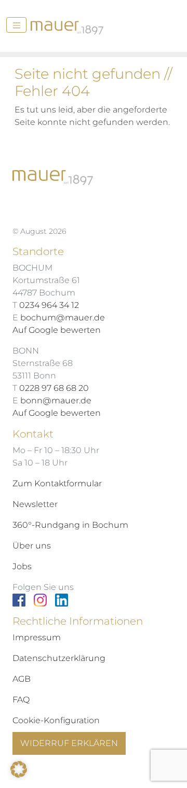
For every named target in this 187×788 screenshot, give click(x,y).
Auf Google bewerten (56, 330)
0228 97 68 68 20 (54, 388)
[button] (18, 769)
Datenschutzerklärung (58, 658)
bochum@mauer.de (62, 317)
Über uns (31, 546)
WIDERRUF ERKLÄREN (69, 743)
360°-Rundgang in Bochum (70, 525)
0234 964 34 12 (49, 305)
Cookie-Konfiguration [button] (56, 720)
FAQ (21, 700)
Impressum (36, 637)
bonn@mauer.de (55, 400)
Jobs (22, 566)
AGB (21, 679)
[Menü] (16, 25)
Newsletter (35, 504)
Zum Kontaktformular (57, 483)
